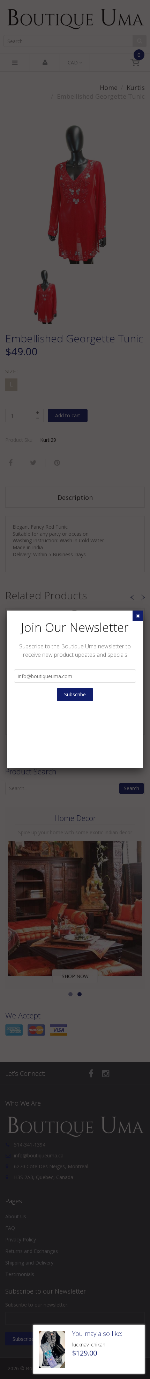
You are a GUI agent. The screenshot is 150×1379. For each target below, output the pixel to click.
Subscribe (75, 694)
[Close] (138, 616)
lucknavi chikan (88, 1344)
